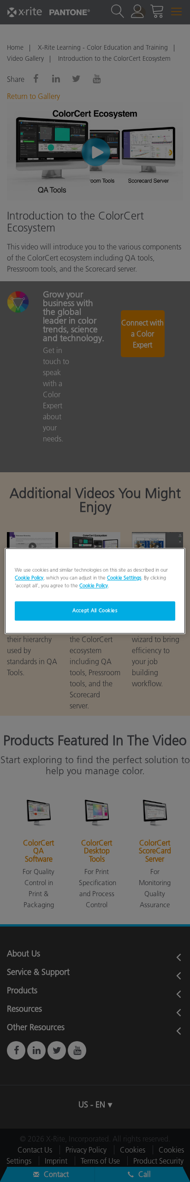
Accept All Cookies (94, 611)
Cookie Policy (29, 578)
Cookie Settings (124, 578)
